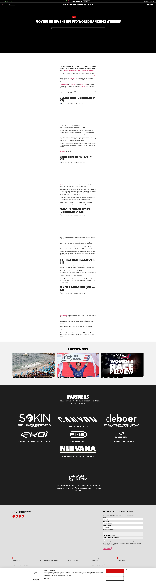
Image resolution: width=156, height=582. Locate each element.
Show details (46, 578)
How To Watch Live (44, 562)
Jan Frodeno (63, 151)
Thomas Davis (83, 84)
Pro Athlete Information (71, 562)
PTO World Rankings (90, 75)
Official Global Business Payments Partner (34, 426)
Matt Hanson (89, 79)
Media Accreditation (122, 562)
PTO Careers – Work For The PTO (20, 565)
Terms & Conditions (123, 541)
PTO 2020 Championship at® (78, 70)
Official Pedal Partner (78, 442)
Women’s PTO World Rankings (98, 563)
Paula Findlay (72, 78)
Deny (115, 578)
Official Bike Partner (78, 427)
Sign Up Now (107, 548)
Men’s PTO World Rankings (98, 562)
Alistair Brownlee (85, 150)
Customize (114, 574)
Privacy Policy (131, 541)
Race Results (95, 560)
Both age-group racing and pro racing (111, 537)
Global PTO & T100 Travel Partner (78, 457)
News (73, 17)
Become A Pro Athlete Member (72, 560)
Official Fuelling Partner (121, 442)
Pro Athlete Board (70, 563)
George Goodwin (64, 84)
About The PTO (16, 560)
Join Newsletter (146, 1)
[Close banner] (126, 569)
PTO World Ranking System (98, 565)
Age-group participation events (110, 532)
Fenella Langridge (64, 315)
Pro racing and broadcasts (109, 535)
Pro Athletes (68, 558)
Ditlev (77, 242)
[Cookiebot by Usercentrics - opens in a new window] (35, 580)
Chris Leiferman (63, 184)
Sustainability (16, 563)
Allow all (115, 571)
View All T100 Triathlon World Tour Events (49, 560)
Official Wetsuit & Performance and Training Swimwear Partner (121, 426)
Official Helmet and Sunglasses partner (34, 442)
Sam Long (73, 84)
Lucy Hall (83, 86)
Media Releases (121, 560)
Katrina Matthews (64, 266)
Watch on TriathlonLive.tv (45, 563)
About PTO (152, 1)
